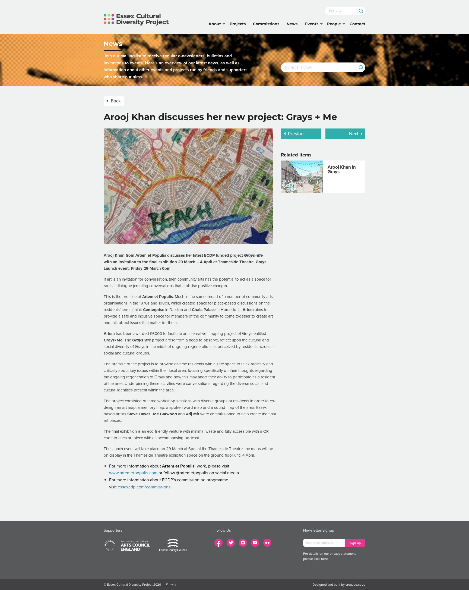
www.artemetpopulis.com (133, 473)
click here (321, 559)
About (214, 23)
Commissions (266, 23)
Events (311, 23)
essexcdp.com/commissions (144, 487)
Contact (357, 23)
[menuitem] (214, 24)
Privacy (171, 584)
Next (353, 134)
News (292, 23)
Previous (297, 134)
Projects (238, 23)
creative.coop (355, 584)
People (334, 23)
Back (116, 101)
